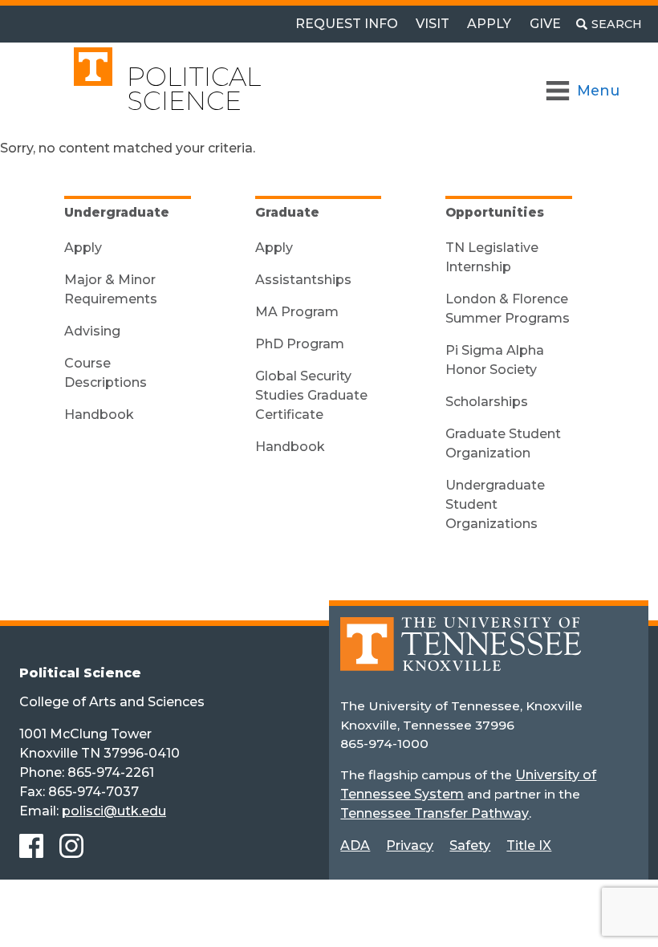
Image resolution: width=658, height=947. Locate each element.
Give (545, 23)
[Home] (460, 656)
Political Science (194, 88)
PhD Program (299, 344)
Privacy (409, 845)
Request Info (346, 23)
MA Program (297, 311)
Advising (92, 331)
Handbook (99, 414)
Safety (469, 845)
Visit (432, 23)
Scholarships (486, 401)
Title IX (528, 845)
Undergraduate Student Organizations (495, 504)
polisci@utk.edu (114, 811)
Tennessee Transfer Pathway (434, 813)
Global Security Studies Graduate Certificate (311, 395)
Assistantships (303, 279)
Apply (489, 23)
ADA (355, 845)
